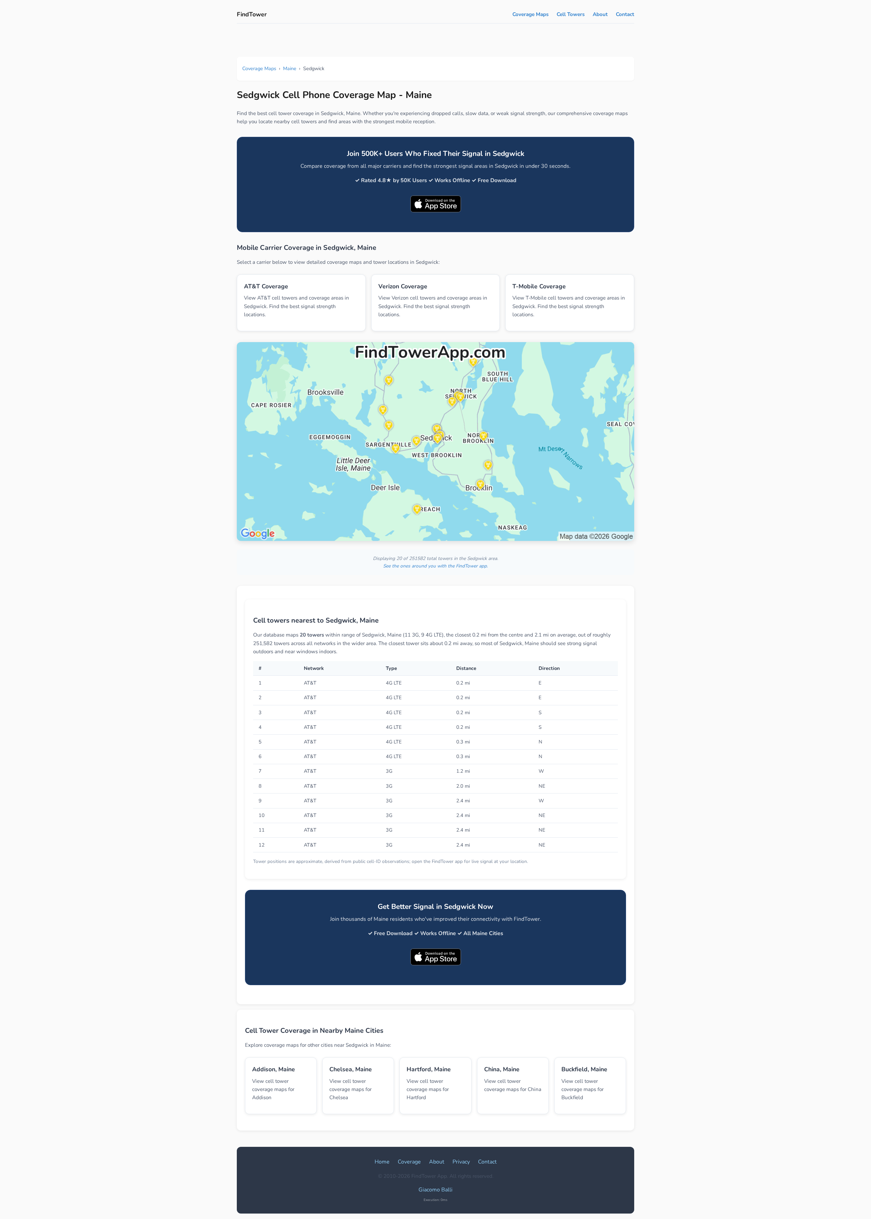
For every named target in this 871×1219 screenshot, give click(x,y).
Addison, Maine (273, 1069)
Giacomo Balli (435, 1189)
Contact (625, 14)
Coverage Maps (530, 14)
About (600, 14)
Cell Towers (571, 14)
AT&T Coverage (266, 286)
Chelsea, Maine (350, 1069)
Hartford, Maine (429, 1069)
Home (382, 1162)
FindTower (252, 14)
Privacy (461, 1162)
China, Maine (502, 1069)
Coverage (409, 1162)
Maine (289, 68)
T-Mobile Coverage (539, 286)
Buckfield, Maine (584, 1069)
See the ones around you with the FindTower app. (435, 566)
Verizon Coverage (402, 286)
